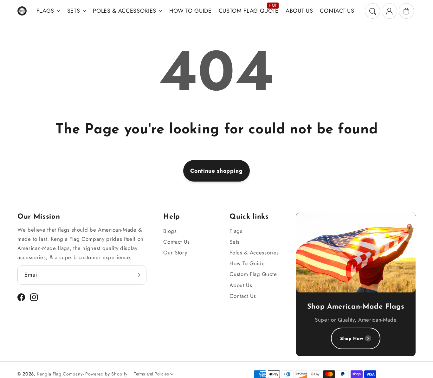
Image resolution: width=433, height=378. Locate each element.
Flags (45, 11)
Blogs (170, 231)
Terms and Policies (151, 374)
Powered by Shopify (106, 374)
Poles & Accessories (124, 11)
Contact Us (176, 242)
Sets (73, 11)
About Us (240, 285)
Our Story (175, 252)
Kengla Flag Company (60, 374)
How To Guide (247, 263)
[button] (372, 10)
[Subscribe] (138, 275)
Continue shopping (216, 171)
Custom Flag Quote (253, 274)
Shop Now (351, 338)
